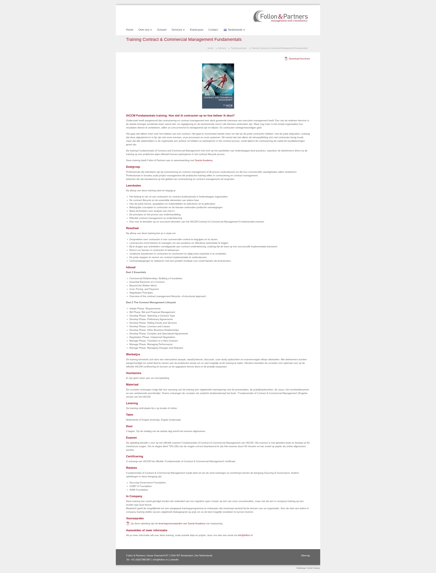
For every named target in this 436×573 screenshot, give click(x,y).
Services (177, 29)
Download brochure (299, 58)
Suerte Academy (203, 160)
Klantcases (196, 29)
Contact (213, 29)
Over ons (143, 29)
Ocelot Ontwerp (313, 568)
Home (129, 29)
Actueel (161, 29)
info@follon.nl (245, 535)
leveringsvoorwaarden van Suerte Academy (182, 523)
